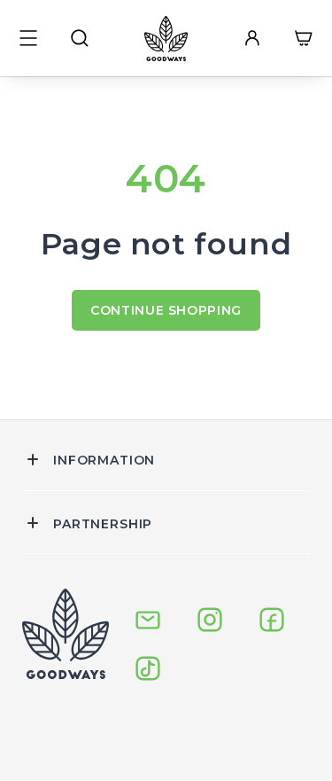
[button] (28, 38)
